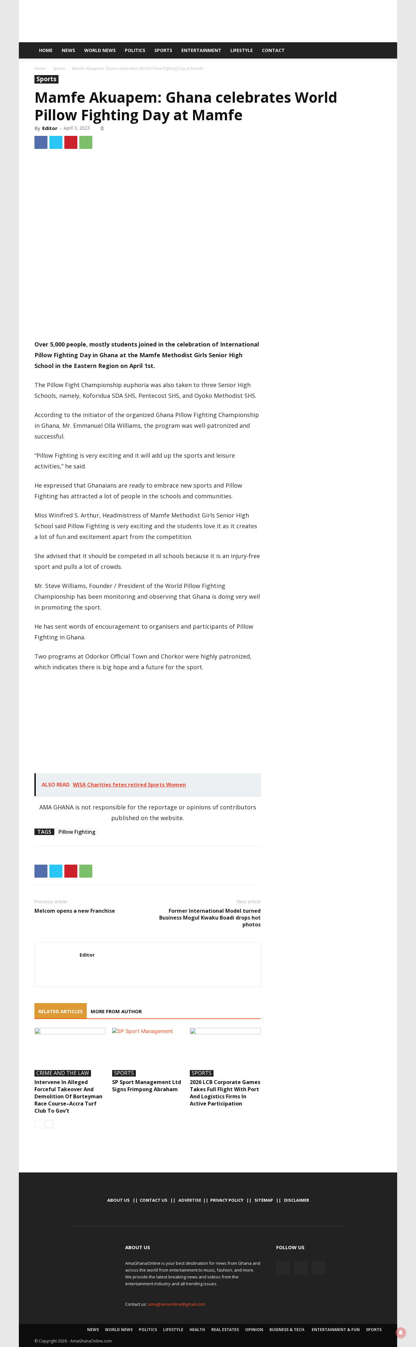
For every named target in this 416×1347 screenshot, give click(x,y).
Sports (163, 50)
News (68, 50)
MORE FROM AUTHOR (116, 1011)
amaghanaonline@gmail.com (176, 1304)
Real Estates (225, 1329)
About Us (118, 1200)
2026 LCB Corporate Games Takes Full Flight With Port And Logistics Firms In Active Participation (225, 1093)
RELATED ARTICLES (60, 1011)
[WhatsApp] (85, 142)
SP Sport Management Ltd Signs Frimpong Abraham (146, 1086)
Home (46, 50)
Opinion (254, 1329)
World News (100, 50)
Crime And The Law (62, 1073)
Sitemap (263, 1200)
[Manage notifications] (401, 1332)
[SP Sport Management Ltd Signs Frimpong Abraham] (147, 1052)
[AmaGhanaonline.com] (208, 21)
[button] (374, 50)
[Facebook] (338, 50)
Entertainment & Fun (336, 1329)
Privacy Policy (226, 1200)
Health (197, 1329)
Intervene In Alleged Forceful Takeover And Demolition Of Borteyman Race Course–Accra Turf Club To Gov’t (68, 1096)
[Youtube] (360, 50)
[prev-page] (38, 1124)
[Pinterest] (70, 142)
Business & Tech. (287, 1329)
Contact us (153, 1200)
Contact (273, 50)
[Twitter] (349, 50)
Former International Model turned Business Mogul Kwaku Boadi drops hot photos (210, 918)
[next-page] (49, 1124)
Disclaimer (296, 1200)
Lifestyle (241, 50)
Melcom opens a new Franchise (74, 911)
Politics (135, 50)
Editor (50, 128)
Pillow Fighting (76, 832)
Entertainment (201, 50)
